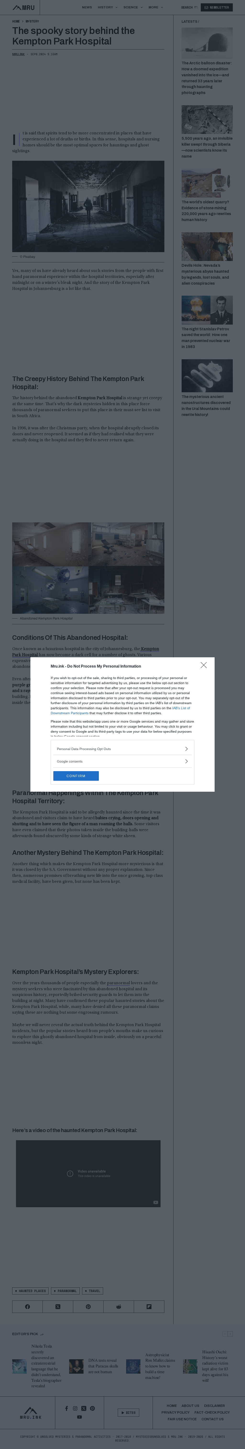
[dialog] (122, 724)
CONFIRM (76, 776)
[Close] (205, 666)
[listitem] (122, 748)
